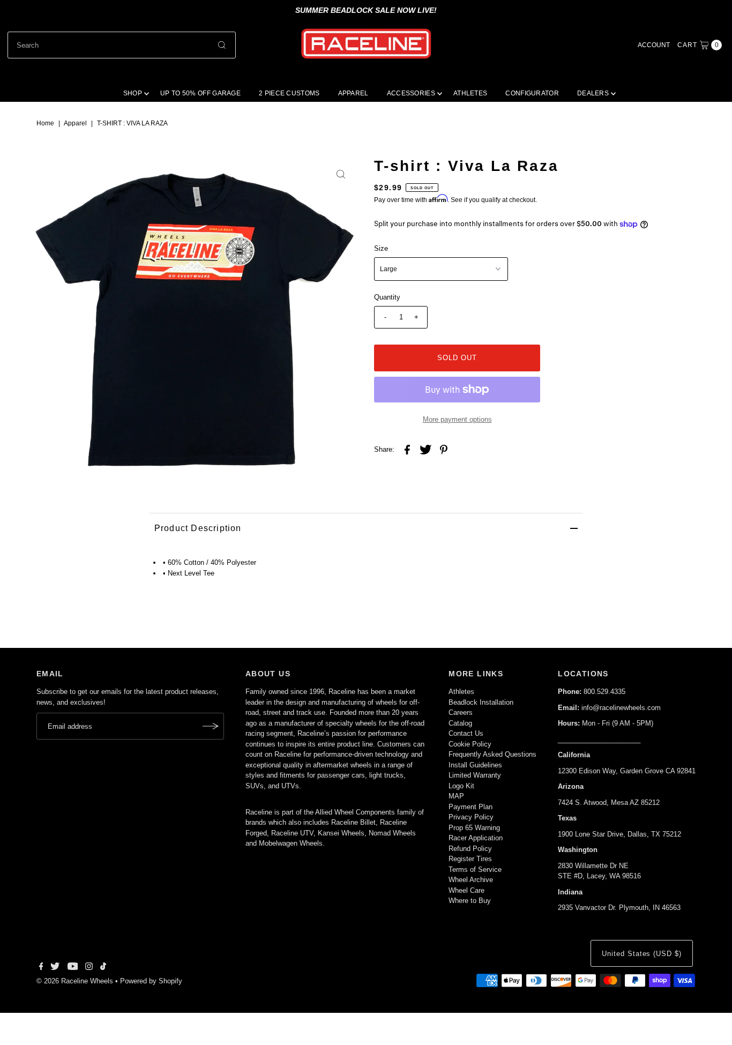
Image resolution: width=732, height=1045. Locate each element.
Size (381, 248)
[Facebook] (41, 968)
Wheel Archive (471, 880)
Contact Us (466, 733)
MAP (456, 796)
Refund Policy (470, 849)
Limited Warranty (475, 775)
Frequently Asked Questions (492, 754)
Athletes (461, 692)
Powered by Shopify (151, 981)
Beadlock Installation (481, 702)
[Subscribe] (210, 726)
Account (654, 45)
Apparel (75, 123)
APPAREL (353, 93)
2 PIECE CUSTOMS (289, 93)
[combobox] (122, 45)
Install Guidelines (475, 765)
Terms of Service (475, 869)
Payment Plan (470, 807)
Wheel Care (466, 890)
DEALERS (593, 93)
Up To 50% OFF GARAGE (200, 93)
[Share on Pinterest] (444, 450)
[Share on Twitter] (425, 450)
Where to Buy (470, 901)
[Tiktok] (103, 968)
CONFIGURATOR (532, 93)
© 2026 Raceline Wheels (74, 981)
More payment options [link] (457, 419)
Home (45, 123)
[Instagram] (89, 968)
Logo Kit (461, 786)
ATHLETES (470, 93)
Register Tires (470, 859)
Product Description (198, 528)
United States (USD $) (642, 954)
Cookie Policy (470, 744)
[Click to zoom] (341, 174)
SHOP (132, 93)
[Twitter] (54, 968)
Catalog (460, 723)
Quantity (387, 297)
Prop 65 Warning (474, 828)
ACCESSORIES (411, 93)
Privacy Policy (471, 817)
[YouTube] (73, 968)
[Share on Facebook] (407, 450)
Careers (461, 712)
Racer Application (476, 838)
